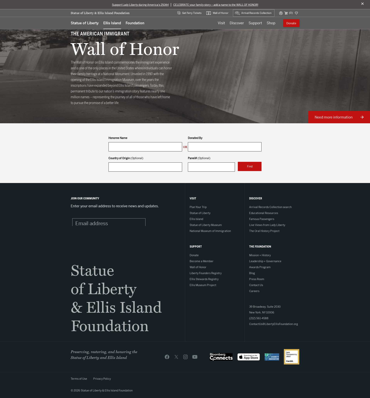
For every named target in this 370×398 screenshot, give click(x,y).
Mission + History (260, 255)
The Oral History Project (264, 231)
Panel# (199, 158)
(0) (291, 12)
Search (237, 11)
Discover (237, 23)
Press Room (256, 279)
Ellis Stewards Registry (204, 279)
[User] (281, 13)
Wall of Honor (220, 13)
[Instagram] (185, 357)
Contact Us (256, 285)
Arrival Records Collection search (270, 207)
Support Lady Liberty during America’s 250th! (140, 5)
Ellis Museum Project (203, 285)
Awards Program (260, 267)
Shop (271, 23)
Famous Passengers (261, 219)
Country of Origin (125, 158)
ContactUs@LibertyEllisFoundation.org (273, 324)
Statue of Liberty (85, 23)
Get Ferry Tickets (192, 13)
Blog (252, 273)
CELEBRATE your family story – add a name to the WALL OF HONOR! (215, 5)
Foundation (135, 23)
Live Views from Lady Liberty (267, 225)
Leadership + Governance (265, 261)
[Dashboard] (296, 13)
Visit (221, 23)
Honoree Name (117, 138)
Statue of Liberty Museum (206, 225)
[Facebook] (167, 357)
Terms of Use (79, 378)
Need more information (334, 117)
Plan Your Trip (198, 207)
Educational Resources (263, 213)
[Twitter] (176, 357)
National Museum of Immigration (210, 231)
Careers (254, 291)
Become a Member (202, 261)
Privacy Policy (102, 378)
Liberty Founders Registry (206, 273)
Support (255, 23)
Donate (291, 23)
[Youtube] (194, 357)
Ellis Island (112, 23)
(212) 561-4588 (258, 318)
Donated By (195, 138)
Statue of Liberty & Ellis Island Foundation (100, 13)
